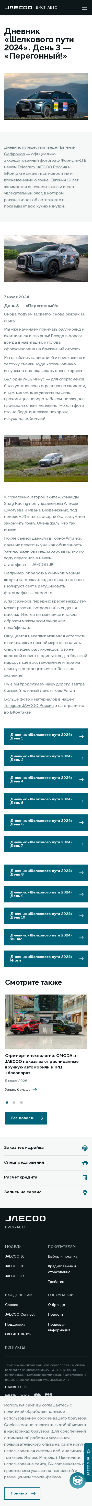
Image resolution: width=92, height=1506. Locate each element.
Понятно (19, 1493)
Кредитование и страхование (62, 1269)
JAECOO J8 (15, 1266)
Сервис (11, 1305)
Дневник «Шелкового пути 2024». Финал (42, 937)
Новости (55, 1314)
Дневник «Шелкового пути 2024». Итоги (42, 958)
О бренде (56, 1305)
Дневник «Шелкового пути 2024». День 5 (42, 801)
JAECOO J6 (15, 1256)
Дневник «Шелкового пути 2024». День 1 (42, 736)
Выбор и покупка (62, 1256)
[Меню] (84, 8)
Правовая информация (59, 1327)
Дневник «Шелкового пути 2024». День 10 (42, 915)
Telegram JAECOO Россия (42, 167)
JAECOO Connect (19, 1314)
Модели (13, 1247)
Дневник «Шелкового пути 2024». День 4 (42, 779)
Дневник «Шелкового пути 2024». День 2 (42, 758)
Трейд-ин (56, 1282)
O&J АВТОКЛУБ (18, 1334)
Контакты (15, 1347)
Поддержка (15, 1324)
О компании (61, 1295)
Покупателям (62, 1247)
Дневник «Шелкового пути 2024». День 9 (42, 894)
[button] (7, 1102)
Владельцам (18, 1295)
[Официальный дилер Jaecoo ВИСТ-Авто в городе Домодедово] (18, 7)
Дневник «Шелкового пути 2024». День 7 (42, 844)
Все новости (22, 1118)
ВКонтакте (14, 174)
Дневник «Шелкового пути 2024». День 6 (42, 822)
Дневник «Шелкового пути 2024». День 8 (42, 872)
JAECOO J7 (15, 1276)
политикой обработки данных (33, 1412)
